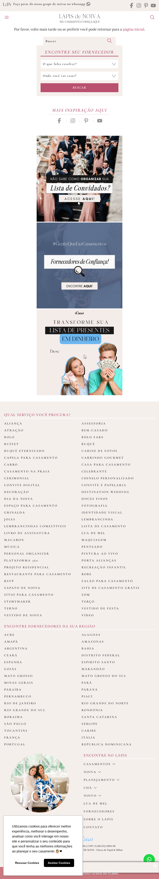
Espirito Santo (98, 662)
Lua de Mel (93, 533)
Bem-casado (95, 430)
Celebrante (94, 471)
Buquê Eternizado (24, 451)
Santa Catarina (99, 717)
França (12, 737)
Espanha (13, 662)
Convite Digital (22, 485)
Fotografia (95, 505)
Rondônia (92, 710)
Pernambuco (17, 696)
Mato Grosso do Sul (104, 676)
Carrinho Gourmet (103, 458)
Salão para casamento (107, 581)
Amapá (11, 641)
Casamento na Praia (27, 471)
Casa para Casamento (106, 464)
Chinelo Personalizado (108, 478)
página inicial (133, 29)
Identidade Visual (102, 512)
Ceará (11, 655)
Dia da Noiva (18, 499)
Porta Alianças (99, 560)
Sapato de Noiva (22, 588)
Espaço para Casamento (31, 505)
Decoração (16, 492)
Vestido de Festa (100, 608)
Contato (93, 827)
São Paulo (15, 724)
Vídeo (88, 615)
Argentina (16, 648)
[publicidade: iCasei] (79, 352)
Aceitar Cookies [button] (59, 862)
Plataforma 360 (21, 560)
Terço (88, 601)
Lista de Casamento (104, 526)
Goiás (10, 669)
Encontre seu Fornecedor (79, 52)
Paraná (90, 689)
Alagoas (91, 635)
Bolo (9, 437)
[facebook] (131, 6)
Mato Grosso (18, 676)
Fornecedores (99, 811)
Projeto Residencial (26, 567)
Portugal (14, 744)
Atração (14, 430)
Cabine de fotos (100, 451)
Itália (88, 737)
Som (86, 595)
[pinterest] (146, 6)
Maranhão (93, 669)
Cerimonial (16, 478)
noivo (90, 795)
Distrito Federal (101, 655)
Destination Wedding (106, 492)
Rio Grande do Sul (25, 710)
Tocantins (16, 730)
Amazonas (93, 641)
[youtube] (153, 6)
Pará (87, 683)
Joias (10, 519)
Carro (11, 464)
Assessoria (94, 423)
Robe (87, 574)
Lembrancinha (97, 519)
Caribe (89, 730)
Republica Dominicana (107, 744)
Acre (9, 635)
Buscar (79, 88)
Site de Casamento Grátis (111, 588)
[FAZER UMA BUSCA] (151, 18)
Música (12, 547)
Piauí (87, 696)
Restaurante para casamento (37, 574)
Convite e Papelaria (104, 485)
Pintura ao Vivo (100, 553)
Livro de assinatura (27, 533)
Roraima (13, 717)
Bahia (88, 648)
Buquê (88, 444)
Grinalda (14, 512)
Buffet (11, 444)
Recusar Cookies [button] (27, 862)
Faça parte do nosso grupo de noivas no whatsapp (49, 4)
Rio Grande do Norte (105, 703)
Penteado (92, 547)
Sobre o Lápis (98, 819)
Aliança (13, 423)
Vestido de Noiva (23, 615)
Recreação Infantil (104, 567)
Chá (88, 788)
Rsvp (9, 581)
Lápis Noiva (79, 16)
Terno (11, 608)
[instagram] (138, 6)
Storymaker (17, 601)
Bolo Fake (93, 437)
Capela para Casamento (31, 458)
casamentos (97, 764)
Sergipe (90, 724)
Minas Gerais (18, 683)
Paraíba (13, 689)
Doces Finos (95, 499)
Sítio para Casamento (29, 595)
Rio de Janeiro (20, 703)
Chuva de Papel (104, 849)
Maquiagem (94, 540)
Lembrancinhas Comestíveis (35, 526)
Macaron (14, 540)
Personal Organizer (26, 553)
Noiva (90, 772)
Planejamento (99, 780)
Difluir (119, 849)
